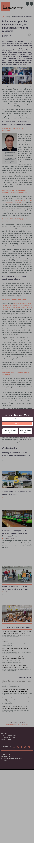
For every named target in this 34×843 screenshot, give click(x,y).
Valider (17, 424)
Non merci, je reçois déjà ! (10, 431)
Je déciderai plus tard (25, 431)
